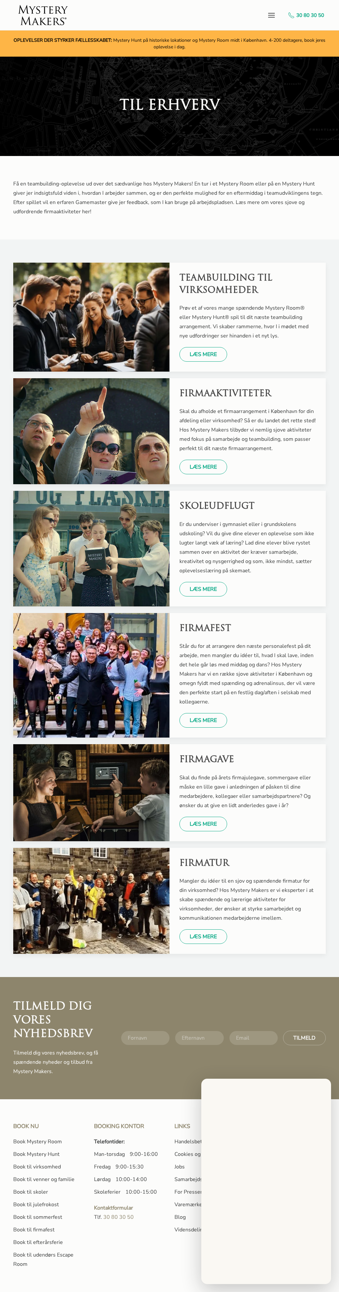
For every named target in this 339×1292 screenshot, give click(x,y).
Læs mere (203, 354)
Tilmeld (304, 1038)
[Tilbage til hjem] (44, 15)
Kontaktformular (113, 1208)
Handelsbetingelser (198, 1141)
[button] (271, 15)
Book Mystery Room (37, 1141)
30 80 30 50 (310, 15)
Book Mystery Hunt (36, 1154)
